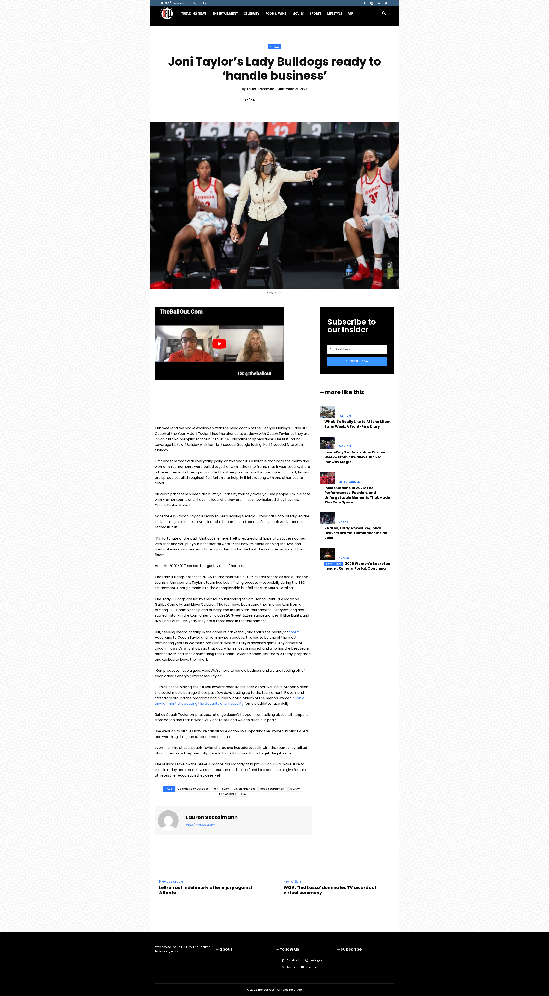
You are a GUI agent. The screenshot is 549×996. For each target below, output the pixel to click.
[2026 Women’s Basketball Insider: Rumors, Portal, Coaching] (327, 554)
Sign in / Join (200, 3)
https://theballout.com (200, 825)
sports (294, 632)
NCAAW (274, 47)
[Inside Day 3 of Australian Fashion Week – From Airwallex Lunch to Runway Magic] (327, 443)
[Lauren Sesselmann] (171, 820)
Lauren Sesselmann (260, 89)
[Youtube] (386, 3)
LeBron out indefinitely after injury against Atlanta (206, 890)
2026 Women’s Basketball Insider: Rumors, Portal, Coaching (358, 566)
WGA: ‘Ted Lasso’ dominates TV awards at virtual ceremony (330, 890)
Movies (298, 13)
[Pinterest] (280, 99)
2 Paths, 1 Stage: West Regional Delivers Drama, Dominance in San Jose (355, 533)
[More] (300, 99)
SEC (243, 794)
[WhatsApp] (290, 99)
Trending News (194, 13)
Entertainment (225, 13)
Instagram (318, 960)
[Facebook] (364, 3)
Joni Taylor (221, 788)
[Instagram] (371, 3)
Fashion (344, 415)
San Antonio (228, 794)
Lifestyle (334, 13)
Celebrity (251, 13)
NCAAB (343, 522)
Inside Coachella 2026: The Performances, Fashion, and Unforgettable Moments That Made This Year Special (357, 495)
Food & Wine (275, 13)
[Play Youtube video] (219, 343)
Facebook (293, 960)
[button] (384, 14)
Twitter (291, 967)
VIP (350, 13)
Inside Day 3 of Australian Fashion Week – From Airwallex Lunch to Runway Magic (355, 457)
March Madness (245, 788)
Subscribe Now (357, 361)
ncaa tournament (273, 788)
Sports (315, 13)
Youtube (311, 967)
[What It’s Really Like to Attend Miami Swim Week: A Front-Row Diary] (327, 412)
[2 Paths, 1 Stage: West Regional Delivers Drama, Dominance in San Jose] (327, 518)
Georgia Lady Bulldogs (193, 788)
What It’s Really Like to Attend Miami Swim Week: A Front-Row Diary (358, 424)
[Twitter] (379, 3)
